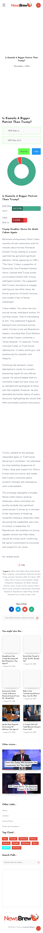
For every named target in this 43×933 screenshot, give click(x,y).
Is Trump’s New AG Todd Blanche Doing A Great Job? (31, 727)
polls (10, 589)
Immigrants (18, 583)
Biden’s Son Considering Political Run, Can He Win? (31, 693)
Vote (36, 151)
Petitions (16, 848)
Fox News (32, 577)
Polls (23, 565)
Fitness (33, 839)
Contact (5, 816)
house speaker (27, 580)
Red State (36, 589)
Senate (36, 592)
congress (10, 574)
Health (15, 843)
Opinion (6, 848)
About (4, 810)
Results (24, 151)
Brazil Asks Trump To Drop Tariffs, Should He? (31, 658)
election (11, 577)
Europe (13, 839)
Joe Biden (27, 583)
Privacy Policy (7, 821)
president (17, 589)
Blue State (30, 571)
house (17, 580)
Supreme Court (13, 594)
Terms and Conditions (10, 826)
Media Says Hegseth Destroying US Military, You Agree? (10, 727)
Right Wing (28, 592)
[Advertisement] (21, 31)
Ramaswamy (26, 589)
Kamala (35, 583)
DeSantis (30, 574)
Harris (12, 580)
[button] (23, 130)
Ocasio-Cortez (21, 586)
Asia (5, 839)
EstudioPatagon (29, 927)
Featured (23, 839)
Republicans (18, 592)
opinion (31, 586)
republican (8, 592)
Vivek (33, 594)
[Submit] (39, 862)
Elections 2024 (21, 577)
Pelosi (36, 586)
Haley (7, 580)
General (6, 843)
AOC (17, 571)
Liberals (6, 586)
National (25, 843)
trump (28, 594)
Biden (22, 571)
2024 (13, 571)
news (13, 586)
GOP (38, 577)
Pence (5, 589)
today (22, 594)
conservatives (20, 574)
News (35, 843)
